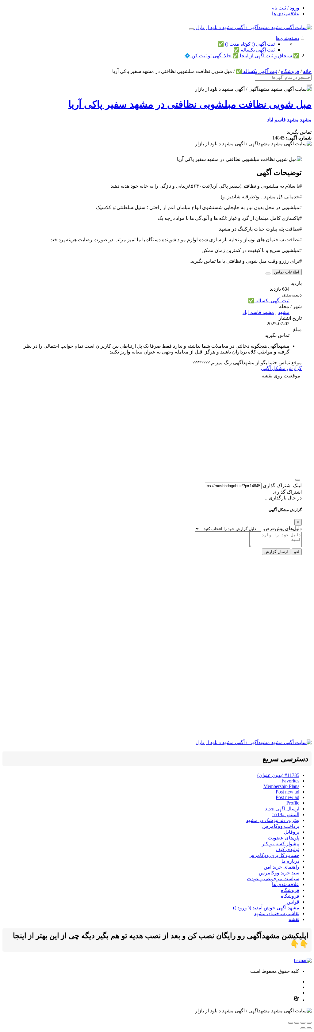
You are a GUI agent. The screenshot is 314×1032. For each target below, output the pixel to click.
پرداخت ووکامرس (280, 826)
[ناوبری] (297, 480)
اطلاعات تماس (286, 272)
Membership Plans (281, 786)
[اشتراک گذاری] (296, 1023)
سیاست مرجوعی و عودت (273, 878)
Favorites (290, 780)
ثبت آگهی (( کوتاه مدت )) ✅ (246, 44)
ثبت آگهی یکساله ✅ (254, 49)
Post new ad (287, 791)
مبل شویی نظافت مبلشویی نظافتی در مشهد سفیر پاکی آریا (190, 104)
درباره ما (290, 861)
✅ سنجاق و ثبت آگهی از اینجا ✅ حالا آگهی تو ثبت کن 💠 (241, 55)
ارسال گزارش (276, 551)
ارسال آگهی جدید (282, 808)
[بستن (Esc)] (290, 1023)
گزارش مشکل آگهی (281, 368)
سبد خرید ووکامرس (279, 872)
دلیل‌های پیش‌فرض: (282, 528)
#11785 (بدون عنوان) (278, 775)
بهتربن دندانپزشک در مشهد (272, 820)
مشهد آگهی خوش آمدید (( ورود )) (266, 907)
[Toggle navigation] (191, 29)
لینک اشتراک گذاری (282, 485)
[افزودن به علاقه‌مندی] (268, 273)
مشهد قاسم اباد (283, 119)
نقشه (294, 919)
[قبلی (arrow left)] (309, 1028)
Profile (292, 802)
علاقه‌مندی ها (285, 13)
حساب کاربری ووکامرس (273, 855)
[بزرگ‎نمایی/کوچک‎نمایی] (309, 1023)
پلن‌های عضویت (283, 837)
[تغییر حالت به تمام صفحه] (303, 1023)
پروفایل (291, 832)
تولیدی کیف (287, 849)
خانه (307, 71)
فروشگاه (290, 71)
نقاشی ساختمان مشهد (276, 913)
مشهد (306, 119)
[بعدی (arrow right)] (303, 1028)
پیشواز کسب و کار (280, 843)
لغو (296, 551)
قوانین (293, 901)
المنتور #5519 (285, 814)
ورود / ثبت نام (285, 7)
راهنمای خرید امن (281, 867)
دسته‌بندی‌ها (287, 38)
